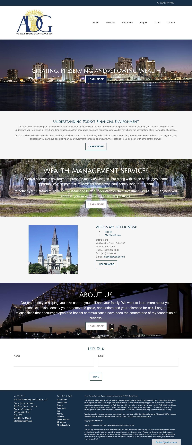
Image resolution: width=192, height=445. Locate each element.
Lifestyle (60, 416)
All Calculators (63, 424)
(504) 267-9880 (167, 2)
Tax (58, 410)
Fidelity (108, 231)
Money (60, 413)
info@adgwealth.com (114, 256)
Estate (60, 405)
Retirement (62, 399)
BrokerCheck (133, 396)
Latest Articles (63, 419)
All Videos (61, 422)
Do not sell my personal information (139, 416)
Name (17, 355)
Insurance (61, 408)
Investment (62, 402)
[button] (110, 22)
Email (101, 355)
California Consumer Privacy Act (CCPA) (155, 414)
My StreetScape (111, 235)
